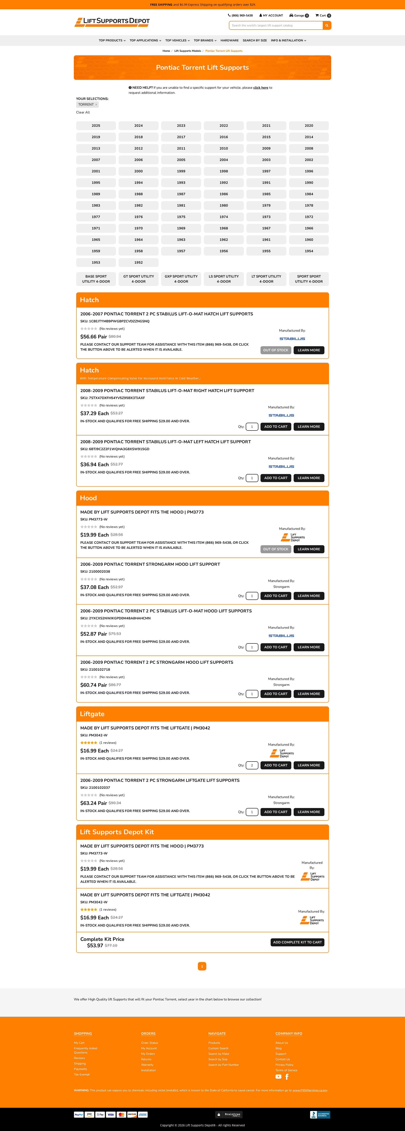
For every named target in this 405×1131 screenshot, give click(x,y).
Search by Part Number (223, 1065)
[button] (299, 16)
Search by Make (218, 1054)
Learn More (309, 350)
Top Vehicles (175, 40)
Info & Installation (287, 40)
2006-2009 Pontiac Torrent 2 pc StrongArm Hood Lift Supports (157, 662)
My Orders (148, 1054)
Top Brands (203, 40)
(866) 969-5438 (242, 16)
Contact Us (282, 1059)
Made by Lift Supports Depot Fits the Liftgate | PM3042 (145, 728)
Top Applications (144, 40)
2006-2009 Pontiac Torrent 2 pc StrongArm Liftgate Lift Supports (160, 780)
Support (280, 1054)
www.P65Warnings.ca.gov (310, 1090)
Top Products (110, 40)
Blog (278, 1048)
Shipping (80, 1064)
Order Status (149, 1043)
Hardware (230, 40)
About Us (281, 1043)
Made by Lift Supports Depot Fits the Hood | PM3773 (142, 512)
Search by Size (255, 40)
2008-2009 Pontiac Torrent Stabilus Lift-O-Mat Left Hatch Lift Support (165, 442)
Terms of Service (286, 1070)
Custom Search (218, 1048)
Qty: (241, 426)
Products (214, 1043)
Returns (146, 1059)
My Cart (79, 1043)
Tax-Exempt (82, 1074)
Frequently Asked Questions (85, 1050)
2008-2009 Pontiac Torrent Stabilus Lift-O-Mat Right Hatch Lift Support (167, 391)
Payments (80, 1069)
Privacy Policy (284, 1065)
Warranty (147, 1065)
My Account (273, 16)
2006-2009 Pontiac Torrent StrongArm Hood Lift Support (150, 564)
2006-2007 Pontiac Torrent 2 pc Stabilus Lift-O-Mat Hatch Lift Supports (166, 314)
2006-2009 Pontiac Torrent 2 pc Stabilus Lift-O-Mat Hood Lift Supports (166, 611)
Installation (148, 1070)
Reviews (79, 1058)
